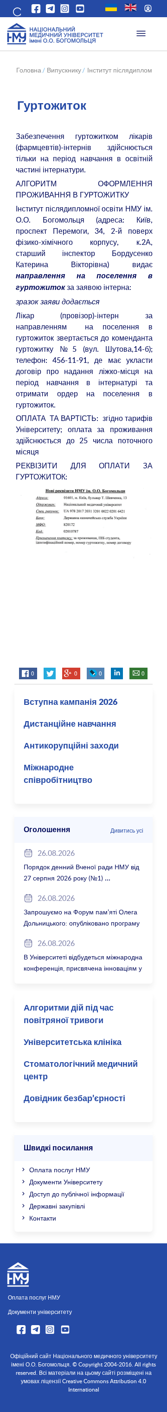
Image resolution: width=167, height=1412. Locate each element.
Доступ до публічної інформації (76, 1193)
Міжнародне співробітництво (58, 774)
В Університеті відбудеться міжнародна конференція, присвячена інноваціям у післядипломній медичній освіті (83, 968)
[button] (16, 10)
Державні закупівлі (57, 1206)
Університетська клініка (73, 1042)
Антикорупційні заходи (71, 746)
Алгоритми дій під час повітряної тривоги (69, 1014)
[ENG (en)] (131, 7)
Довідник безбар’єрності (74, 1099)
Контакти (42, 1218)
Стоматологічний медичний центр (81, 1070)
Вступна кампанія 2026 (70, 702)
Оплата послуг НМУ (59, 1169)
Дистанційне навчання (70, 724)
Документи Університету (66, 1181)
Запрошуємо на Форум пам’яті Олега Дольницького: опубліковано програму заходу (82, 923)
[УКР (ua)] (111, 7)
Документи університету (40, 1311)
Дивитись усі (126, 830)
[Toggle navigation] (141, 34)
